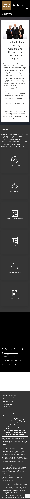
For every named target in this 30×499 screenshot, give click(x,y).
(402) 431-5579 (6, 406)
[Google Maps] (15, 330)
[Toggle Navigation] (27, 8)
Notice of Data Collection (8, 493)
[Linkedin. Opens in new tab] (4, 409)
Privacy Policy (5, 492)
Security (16, 492)
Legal (11, 492)
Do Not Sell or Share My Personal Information (13, 495)
